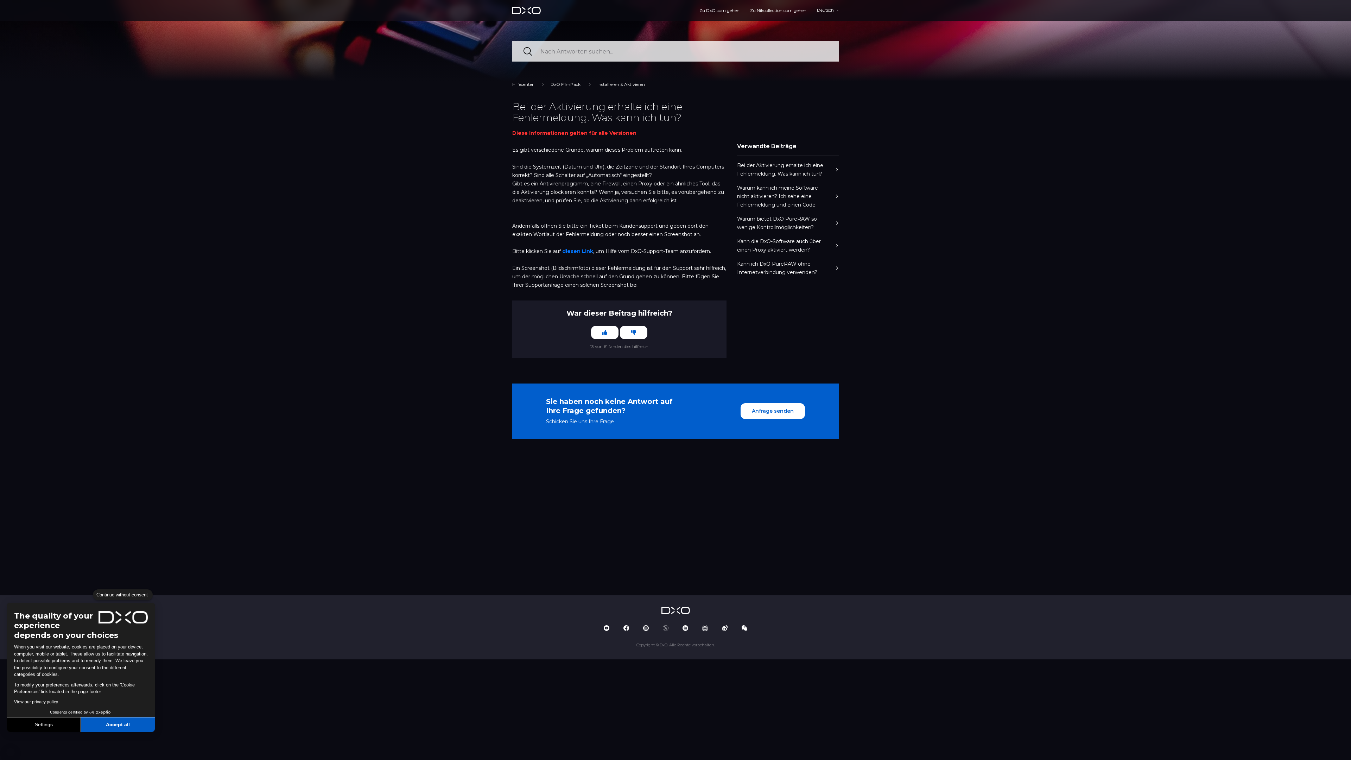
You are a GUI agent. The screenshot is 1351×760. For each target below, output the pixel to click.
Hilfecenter (523, 84)
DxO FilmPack (566, 84)
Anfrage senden (773, 411)
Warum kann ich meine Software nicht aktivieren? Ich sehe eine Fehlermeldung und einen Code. (777, 196)
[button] (10, 752)
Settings (44, 724)
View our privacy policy (36, 701)
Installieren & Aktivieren (621, 84)
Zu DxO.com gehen (719, 10)
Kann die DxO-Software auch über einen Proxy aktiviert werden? (779, 245)
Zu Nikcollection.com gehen (778, 10)
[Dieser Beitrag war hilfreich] (605, 332)
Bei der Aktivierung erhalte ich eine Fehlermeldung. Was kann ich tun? (780, 169)
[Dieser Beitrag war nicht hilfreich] (633, 332)
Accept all (118, 724)
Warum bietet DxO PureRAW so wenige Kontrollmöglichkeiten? (777, 223)
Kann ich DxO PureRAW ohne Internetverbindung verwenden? (777, 268)
